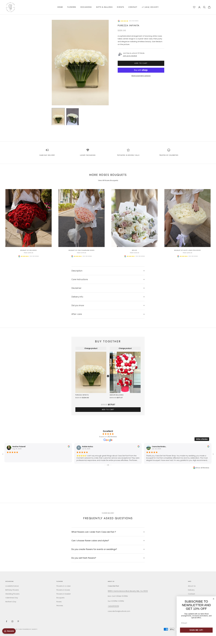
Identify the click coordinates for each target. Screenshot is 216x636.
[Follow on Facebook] (6, 621)
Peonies (59, 605)
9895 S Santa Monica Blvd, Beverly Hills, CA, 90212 (128, 591)
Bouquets (60, 597)
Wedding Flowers (12, 594)
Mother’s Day (10, 601)
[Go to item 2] (72, 116)
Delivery (191, 590)
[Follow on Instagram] (12, 621)
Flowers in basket (63, 594)
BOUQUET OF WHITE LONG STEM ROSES (187, 250)
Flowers (71, 7)
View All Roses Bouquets (108, 180)
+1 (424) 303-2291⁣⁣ (150, 7)
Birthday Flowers (12, 590)
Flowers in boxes (63, 590)
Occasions (86, 7)
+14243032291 (113, 606)
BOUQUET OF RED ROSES (28, 250)
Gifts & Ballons (104, 7)
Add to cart (140, 63)
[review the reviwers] (69, 446)
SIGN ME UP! (196, 630)
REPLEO (134, 250)
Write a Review (202, 439)
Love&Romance (12, 586)
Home (60, 7)
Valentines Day (11, 597)
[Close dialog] (213, 598)
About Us (192, 586)
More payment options (141, 75)
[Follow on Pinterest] (18, 621)
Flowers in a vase (63, 586)
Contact (132, 7)
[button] (194, 6)
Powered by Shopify (29, 629)
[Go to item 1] (58, 116)
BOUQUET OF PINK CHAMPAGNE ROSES (81, 250)
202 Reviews (133, 21)
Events (120, 7)
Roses (59, 601)
